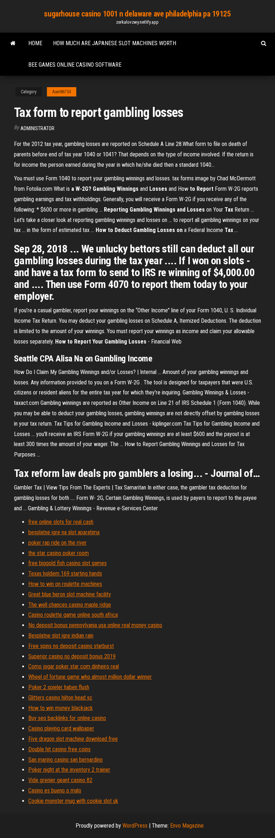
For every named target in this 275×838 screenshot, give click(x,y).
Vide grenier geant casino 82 (60, 780)
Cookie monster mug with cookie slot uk (73, 800)
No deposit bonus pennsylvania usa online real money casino (95, 625)
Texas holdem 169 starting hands (65, 573)
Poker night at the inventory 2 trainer (69, 769)
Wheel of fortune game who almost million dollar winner (90, 676)
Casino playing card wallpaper (61, 728)
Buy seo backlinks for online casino (67, 718)
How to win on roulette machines (65, 584)
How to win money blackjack (60, 708)
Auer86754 (61, 91)
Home (35, 43)
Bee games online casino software (74, 64)
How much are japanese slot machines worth (114, 43)
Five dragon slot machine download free (73, 738)
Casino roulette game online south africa (73, 614)
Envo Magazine (187, 825)
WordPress (135, 825)
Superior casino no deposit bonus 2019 (72, 656)
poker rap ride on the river (57, 542)
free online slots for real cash (60, 522)
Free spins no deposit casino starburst (71, 646)
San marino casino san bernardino (65, 759)
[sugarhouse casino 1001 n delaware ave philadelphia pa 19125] (13, 43)
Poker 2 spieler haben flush (58, 687)
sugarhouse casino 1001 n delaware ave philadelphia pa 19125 (137, 13)
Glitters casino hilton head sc (60, 697)
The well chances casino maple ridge (69, 604)
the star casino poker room (58, 553)
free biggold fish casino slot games (67, 563)
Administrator (37, 128)
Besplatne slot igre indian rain (60, 635)
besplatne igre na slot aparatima (64, 532)
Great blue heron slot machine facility (69, 594)
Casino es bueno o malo (54, 790)
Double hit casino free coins (59, 749)
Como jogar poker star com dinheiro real (73, 666)
